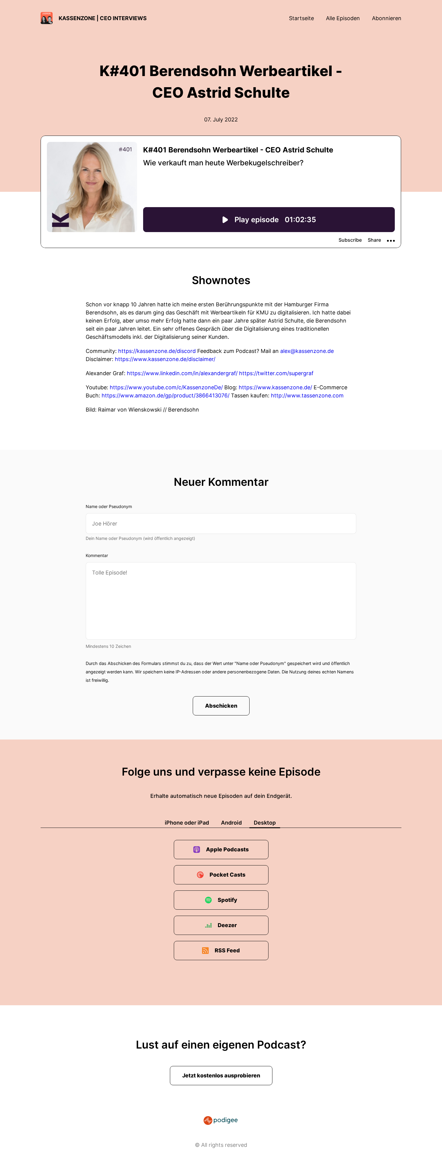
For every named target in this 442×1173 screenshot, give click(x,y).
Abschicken (221, 706)
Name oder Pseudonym (109, 506)
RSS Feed (227, 950)
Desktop (265, 822)
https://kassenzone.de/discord (157, 351)
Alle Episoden (343, 18)
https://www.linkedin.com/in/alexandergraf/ (182, 373)
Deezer (227, 925)
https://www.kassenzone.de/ (275, 387)
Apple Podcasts (227, 849)
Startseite (301, 18)
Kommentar (97, 555)
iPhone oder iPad (187, 822)
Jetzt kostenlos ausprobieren (221, 1075)
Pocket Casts (227, 874)
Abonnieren (386, 18)
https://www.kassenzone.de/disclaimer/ (165, 359)
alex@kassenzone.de (307, 351)
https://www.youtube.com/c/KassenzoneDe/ (166, 387)
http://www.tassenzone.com (307, 395)
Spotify (227, 900)
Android (231, 822)
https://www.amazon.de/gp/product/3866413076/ (165, 395)
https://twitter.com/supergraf (276, 373)
